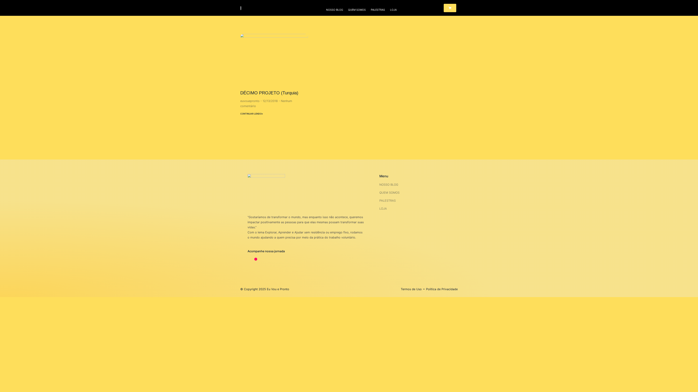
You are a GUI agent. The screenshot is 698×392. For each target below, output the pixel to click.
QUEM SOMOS (357, 9)
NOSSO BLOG (334, 9)
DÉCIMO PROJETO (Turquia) (269, 92)
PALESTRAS (378, 9)
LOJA (393, 9)
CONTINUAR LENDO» (251, 113)
